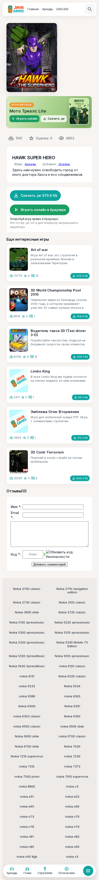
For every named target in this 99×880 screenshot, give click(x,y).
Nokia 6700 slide (27, 746)
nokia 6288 (27, 696)
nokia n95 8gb (27, 856)
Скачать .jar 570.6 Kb (35, 195)
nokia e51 (27, 796)
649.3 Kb (80, 478)
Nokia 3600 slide (27, 612)
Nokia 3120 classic (72, 602)
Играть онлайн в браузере (39, 210)
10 (36, 275)
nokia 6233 (27, 686)
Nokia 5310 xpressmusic (72, 632)
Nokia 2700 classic (27, 589)
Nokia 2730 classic (27, 602)
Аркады (30, 164)
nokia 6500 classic (27, 726)
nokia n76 (72, 816)
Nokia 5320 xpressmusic (27, 642)
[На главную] (15, 9)
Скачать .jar (54, 118)
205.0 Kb (80, 276)
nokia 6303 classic (27, 716)
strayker (64, 164)
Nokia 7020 (72, 746)
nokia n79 (72, 826)
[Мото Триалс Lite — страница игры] (49, 112)
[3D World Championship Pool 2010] (18, 299)
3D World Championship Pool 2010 (56, 292)
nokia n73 (27, 816)
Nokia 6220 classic (72, 676)
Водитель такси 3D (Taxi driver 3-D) (58, 333)
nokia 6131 (27, 676)
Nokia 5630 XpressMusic (27, 666)
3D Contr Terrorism (47, 452)
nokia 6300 (72, 696)
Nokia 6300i (26, 706)
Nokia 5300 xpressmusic (27, 632)
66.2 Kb (81, 397)
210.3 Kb (80, 438)
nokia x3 (72, 856)
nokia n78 (27, 826)
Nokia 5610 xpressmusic (72, 656)
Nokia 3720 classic (72, 612)
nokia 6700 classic (72, 736)
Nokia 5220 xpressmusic (72, 622)
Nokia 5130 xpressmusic (26, 622)
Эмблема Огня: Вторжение (55, 412)
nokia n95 (72, 846)
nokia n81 (27, 836)
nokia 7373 (72, 766)
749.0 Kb (80, 316)
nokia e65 (27, 806)
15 (36, 356)
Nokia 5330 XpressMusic (27, 656)
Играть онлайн (24, 118)
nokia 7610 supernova (72, 776)
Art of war (39, 250)
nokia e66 (72, 806)
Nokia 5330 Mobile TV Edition (72, 644)
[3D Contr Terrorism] (18, 461)
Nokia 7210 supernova (27, 756)
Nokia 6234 (72, 686)
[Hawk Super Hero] (31, 57)
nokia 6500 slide (72, 726)
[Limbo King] (18, 380)
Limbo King (40, 371)
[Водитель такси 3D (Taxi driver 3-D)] (18, 340)
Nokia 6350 (72, 716)
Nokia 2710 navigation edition (72, 590)
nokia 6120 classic (72, 666)
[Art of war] (18, 259)
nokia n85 (27, 846)
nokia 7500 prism (27, 776)
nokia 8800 (27, 786)
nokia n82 (72, 836)
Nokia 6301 (72, 706)
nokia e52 (72, 796)
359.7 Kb (80, 357)
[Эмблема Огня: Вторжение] (18, 421)
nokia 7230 (72, 756)
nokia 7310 (27, 766)
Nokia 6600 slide (27, 736)
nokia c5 (72, 786)
